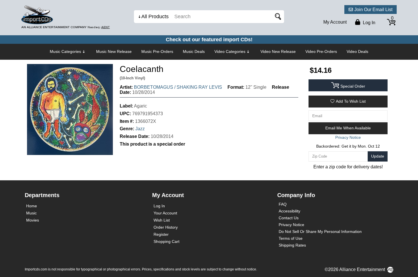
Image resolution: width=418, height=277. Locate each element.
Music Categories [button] (65, 51)
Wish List (162, 220)
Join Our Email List (373, 9)
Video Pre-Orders (321, 51)
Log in (368, 22)
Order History (166, 227)
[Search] (277, 16)
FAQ (283, 204)
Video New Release (278, 51)
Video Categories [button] (229, 51)
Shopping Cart (166, 241)
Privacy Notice (291, 224)
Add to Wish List (351, 101)
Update (377, 156)
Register (161, 234)
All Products (155, 16)
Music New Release (114, 51)
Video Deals (357, 51)
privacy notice (348, 137)
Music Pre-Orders (157, 51)
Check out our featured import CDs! (209, 39)
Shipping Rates (292, 245)
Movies (32, 220)
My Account (335, 22)
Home (31, 206)
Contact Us (289, 218)
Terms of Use (291, 238)
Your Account (165, 213)
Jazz (140, 128)
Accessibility (289, 211)
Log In (159, 206)
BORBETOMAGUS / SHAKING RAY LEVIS (178, 87)
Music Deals (194, 51)
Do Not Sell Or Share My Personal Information (320, 231)
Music (31, 213)
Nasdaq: (99, 27)
